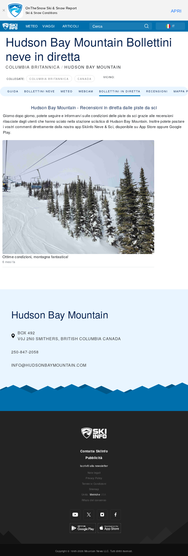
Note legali (94, 472)
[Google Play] (83, 527)
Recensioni (157, 91)
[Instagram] (102, 514)
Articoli (70, 26)
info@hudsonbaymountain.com (48, 365)
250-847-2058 (25, 352)
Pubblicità (93, 457)
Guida (12, 91)
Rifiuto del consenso (94, 500)
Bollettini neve (39, 91)
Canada (85, 79)
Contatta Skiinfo (94, 451)
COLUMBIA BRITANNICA (33, 67)
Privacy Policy (94, 478)
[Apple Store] (109, 527)
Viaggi (48, 26)
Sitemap (94, 489)
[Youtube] (75, 514)
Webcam (86, 91)
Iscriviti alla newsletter (94, 466)
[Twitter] (88, 514)
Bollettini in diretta (119, 91)
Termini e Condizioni (94, 483)
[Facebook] (115, 514)
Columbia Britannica (49, 79)
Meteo (32, 26)
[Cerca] (146, 26)
